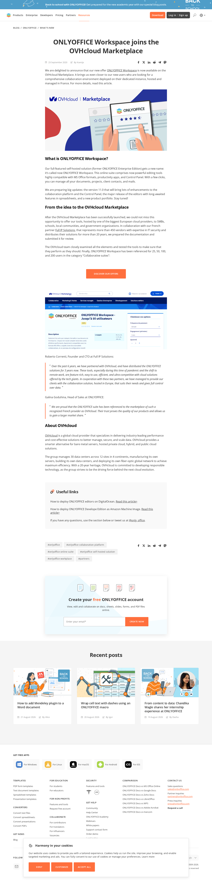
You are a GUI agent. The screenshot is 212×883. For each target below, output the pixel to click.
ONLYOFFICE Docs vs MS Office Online (141, 786)
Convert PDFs (20, 825)
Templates (19, 780)
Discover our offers (106, 273)
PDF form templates (23, 786)
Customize (61, 866)
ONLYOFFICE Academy (97, 816)
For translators (57, 826)
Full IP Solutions (65, 230)
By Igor (109, 717)
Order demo (92, 833)
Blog (16, 27)
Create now (137, 621)
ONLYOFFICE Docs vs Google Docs (139, 790)
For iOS (136, 764)
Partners (71, 15)
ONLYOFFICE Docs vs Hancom (137, 811)
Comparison (130, 780)
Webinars (90, 821)
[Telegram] (160, 62)
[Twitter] (144, 62)
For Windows (30, 764)
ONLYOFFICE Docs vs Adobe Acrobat (141, 807)
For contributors (58, 822)
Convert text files (21, 812)
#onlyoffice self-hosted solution (97, 551)
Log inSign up (178, 15)
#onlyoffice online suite (61, 551)
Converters (20, 807)
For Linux (57, 764)
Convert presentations (24, 821)
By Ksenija (79, 62)
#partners (83, 558)
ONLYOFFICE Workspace (122, 70)
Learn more (148, 856)
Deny (39, 866)
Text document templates (26, 790)
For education (59, 780)
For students (56, 786)
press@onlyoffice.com (178, 803)
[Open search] (195, 15)
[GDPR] (96, 793)
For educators (56, 790)
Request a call (175, 807)
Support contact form (96, 829)
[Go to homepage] (9, 15)
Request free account (60, 808)
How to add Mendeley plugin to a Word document (40, 705)
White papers (92, 825)
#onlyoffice (54, 544)
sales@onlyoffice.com (178, 789)
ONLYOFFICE (30, 27)
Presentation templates (24, 799)
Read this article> (126, 501)
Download (157, 15)
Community (92, 808)
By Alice (46, 717)
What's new (47, 27)
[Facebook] (138, 62)
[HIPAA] (88, 793)
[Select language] (202, 15)
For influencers (57, 831)
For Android (111, 764)
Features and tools (59, 804)
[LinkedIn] (149, 62)
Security (91, 780)
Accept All (84, 866)
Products (18, 15)
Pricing (59, 15)
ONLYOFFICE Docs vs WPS (135, 803)
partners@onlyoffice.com (180, 796)
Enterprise (32, 15)
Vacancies (54, 835)
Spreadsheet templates (24, 794)
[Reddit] (154, 62)
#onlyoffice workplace (60, 558)
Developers (46, 15)
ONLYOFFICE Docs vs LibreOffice (139, 799)
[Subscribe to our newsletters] (16, 866)
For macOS (83, 764)
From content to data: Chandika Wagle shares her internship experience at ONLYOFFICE (167, 707)
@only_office (137, 520)
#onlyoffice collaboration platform (85, 544)
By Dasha (174, 717)
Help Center (92, 812)
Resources (84, 15)
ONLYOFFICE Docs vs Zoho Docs (138, 794)
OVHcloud (51, 435)
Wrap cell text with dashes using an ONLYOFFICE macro (105, 705)
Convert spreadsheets (24, 817)
